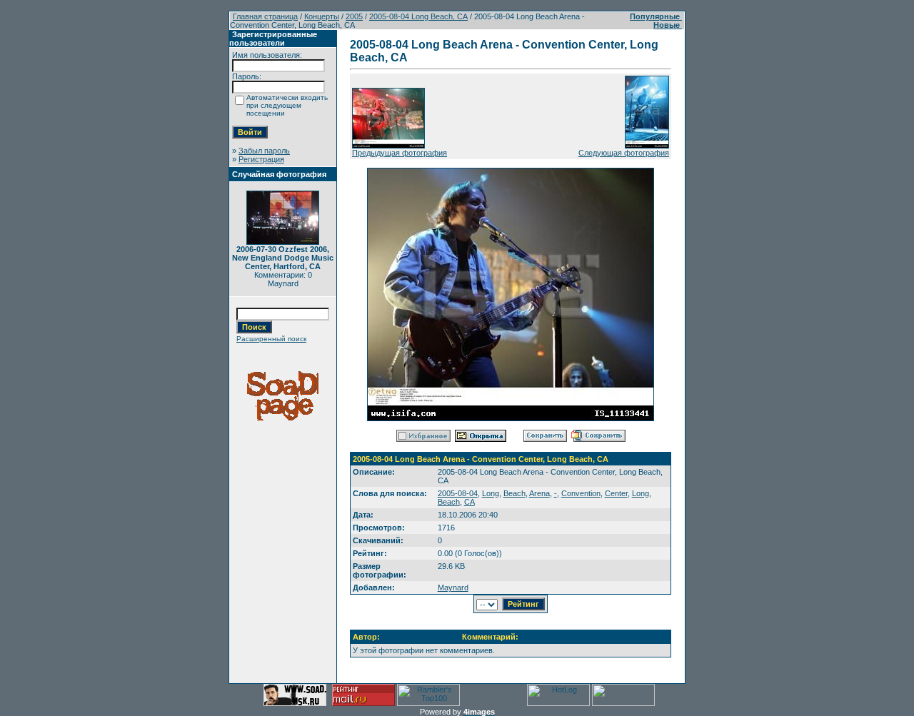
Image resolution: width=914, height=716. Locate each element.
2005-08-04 (458, 493)
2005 (354, 16)
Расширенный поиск (271, 339)
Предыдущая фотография (399, 152)
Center (616, 493)
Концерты (321, 16)
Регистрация (261, 159)
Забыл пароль (264, 150)
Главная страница (265, 16)
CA (469, 502)
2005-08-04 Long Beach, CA (418, 16)
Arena (539, 493)
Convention (581, 493)
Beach (514, 493)
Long (490, 493)
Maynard (453, 587)
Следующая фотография (623, 152)
